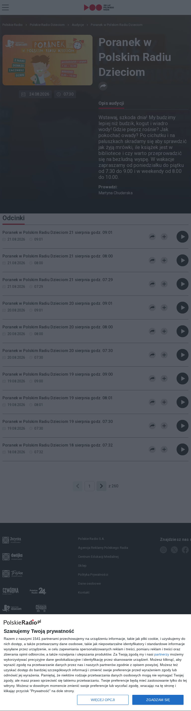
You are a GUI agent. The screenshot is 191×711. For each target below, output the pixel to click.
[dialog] (95, 662)
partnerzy (161, 654)
